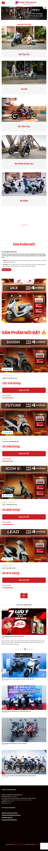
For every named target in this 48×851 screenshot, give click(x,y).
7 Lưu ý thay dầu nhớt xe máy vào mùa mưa (13, 636)
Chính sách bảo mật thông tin (9, 819)
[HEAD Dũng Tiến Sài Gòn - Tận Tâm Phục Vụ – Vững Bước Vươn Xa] (26, 3)
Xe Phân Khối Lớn (24, 163)
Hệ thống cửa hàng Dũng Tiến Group (11, 815)
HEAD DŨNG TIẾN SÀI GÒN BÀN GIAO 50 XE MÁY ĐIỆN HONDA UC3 (16, 711)
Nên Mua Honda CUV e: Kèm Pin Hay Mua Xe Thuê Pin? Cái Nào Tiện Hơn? (18, 679)
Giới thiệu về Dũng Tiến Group (9, 813)
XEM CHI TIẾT (24, 390)
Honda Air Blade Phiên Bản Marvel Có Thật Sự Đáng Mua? (14, 743)
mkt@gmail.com (7, 803)
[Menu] (3, 3)
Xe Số (24, 89)
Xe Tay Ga (24, 54)
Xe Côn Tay (24, 126)
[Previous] (2, 626)
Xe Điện (24, 200)
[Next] (46, 626)
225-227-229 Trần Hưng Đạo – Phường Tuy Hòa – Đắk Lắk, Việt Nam (21, 798)
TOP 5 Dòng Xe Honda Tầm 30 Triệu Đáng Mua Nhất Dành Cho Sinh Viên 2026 (19, 775)
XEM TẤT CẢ (24, 225)
